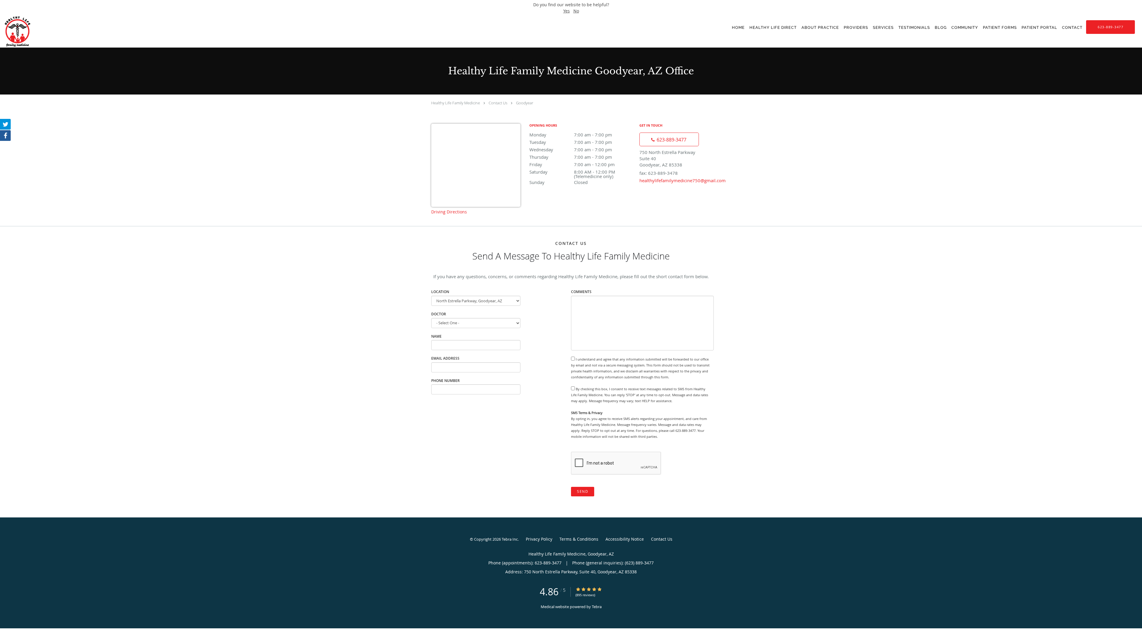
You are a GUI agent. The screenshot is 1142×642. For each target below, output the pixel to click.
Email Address (445, 358)
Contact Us (498, 103)
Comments (581, 291)
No (576, 11)
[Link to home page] (23, 31)
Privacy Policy (539, 539)
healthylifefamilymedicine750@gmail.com (682, 180)
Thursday (570, 157)
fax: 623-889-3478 (658, 173)
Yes (566, 11)
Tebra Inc (510, 539)
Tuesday (570, 142)
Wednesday (570, 149)
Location (440, 291)
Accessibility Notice (624, 539)
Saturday (579, 172)
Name (436, 336)
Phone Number (445, 380)
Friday (572, 164)
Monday (570, 135)
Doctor (438, 314)
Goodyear (524, 103)
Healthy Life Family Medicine (455, 103)
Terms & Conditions (578, 539)
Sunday (558, 182)
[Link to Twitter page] (5, 124)
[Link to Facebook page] (5, 135)
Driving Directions (449, 212)
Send (582, 491)
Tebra (597, 606)
